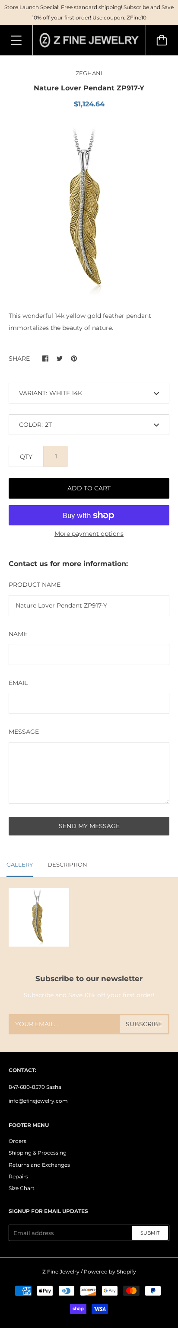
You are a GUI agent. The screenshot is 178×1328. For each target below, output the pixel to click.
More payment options (89, 534)
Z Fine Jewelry (60, 1271)
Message (24, 732)
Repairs (18, 1176)
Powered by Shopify (110, 1271)
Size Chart (22, 1188)
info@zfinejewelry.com (38, 1101)
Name (18, 634)
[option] (89, 212)
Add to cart (89, 488)
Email (18, 683)
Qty (26, 457)
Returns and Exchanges (39, 1165)
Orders (17, 1141)
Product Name (34, 585)
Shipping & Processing (38, 1152)
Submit (149, 1233)
